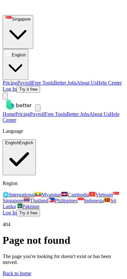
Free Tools (43, 82)
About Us (87, 82)
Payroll (24, 82)
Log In (10, 89)
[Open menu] (5, 96)
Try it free (28, 89)
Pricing (10, 82)
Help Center (109, 82)
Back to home (17, 273)
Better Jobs (65, 82)
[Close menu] (37, 107)
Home (9, 114)
